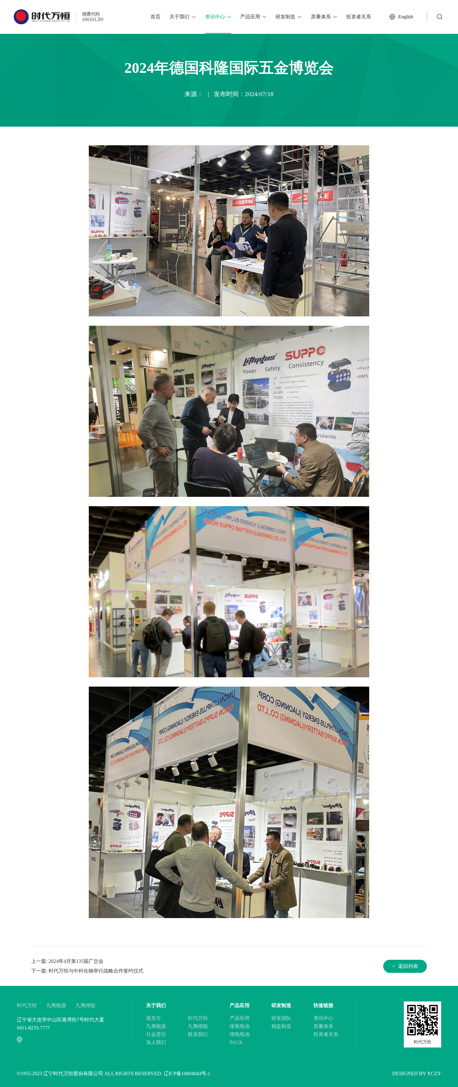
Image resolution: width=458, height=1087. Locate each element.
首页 (155, 16)
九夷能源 (56, 1005)
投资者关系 (358, 16)
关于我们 (179, 16)
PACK (236, 1042)
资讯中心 (215, 16)
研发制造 (285, 16)
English (405, 16)
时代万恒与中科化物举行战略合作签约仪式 (96, 970)
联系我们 (198, 1034)
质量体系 (321, 16)
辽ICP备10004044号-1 (187, 1073)
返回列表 (405, 966)
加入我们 (156, 1042)
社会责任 (156, 1034)
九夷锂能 (85, 1005)
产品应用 (250, 16)
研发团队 (281, 1018)
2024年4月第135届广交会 (76, 961)
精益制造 (281, 1026)
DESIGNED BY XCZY (416, 1073)
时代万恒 (27, 1005)
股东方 (153, 1018)
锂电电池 (240, 1034)
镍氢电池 (240, 1026)
